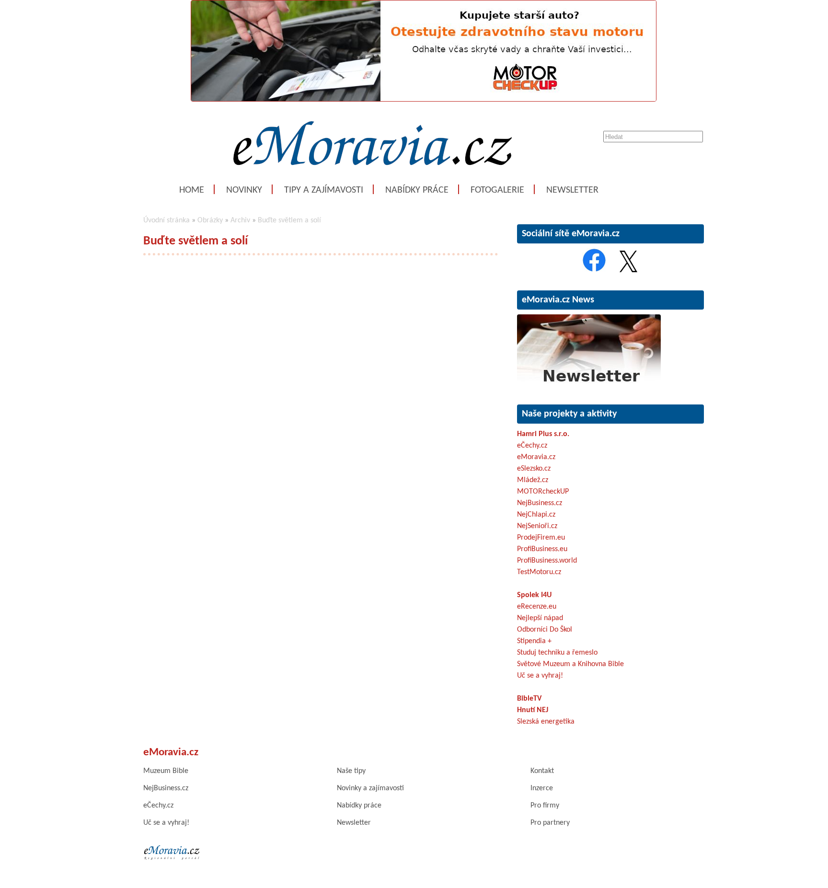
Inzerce (541, 788)
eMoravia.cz (536, 457)
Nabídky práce (416, 190)
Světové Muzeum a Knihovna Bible (570, 664)
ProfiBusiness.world (547, 561)
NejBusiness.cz (539, 503)
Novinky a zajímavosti (370, 788)
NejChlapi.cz (536, 515)
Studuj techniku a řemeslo (557, 653)
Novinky (244, 190)
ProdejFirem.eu (541, 538)
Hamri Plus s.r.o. (543, 434)
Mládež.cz (532, 480)
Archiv (240, 220)
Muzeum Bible (165, 771)
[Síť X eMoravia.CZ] (628, 270)
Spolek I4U (534, 595)
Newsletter (572, 190)
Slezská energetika (546, 722)
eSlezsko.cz (534, 469)
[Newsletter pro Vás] (589, 384)
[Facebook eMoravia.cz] (594, 270)
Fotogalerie (497, 190)
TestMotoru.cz (539, 572)
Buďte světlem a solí (289, 220)
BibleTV (529, 699)
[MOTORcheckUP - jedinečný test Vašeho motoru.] (423, 100)
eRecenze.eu (536, 607)
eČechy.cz (532, 446)
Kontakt (542, 771)
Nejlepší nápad (540, 618)
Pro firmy (544, 805)
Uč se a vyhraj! (540, 676)
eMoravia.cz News (558, 300)
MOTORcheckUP (543, 492)
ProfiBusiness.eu (542, 549)
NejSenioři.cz (537, 526)
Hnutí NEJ (532, 710)
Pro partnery (550, 823)
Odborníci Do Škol (544, 630)
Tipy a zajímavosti (323, 190)
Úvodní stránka (166, 220)
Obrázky (210, 220)
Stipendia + (534, 641)
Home (191, 190)
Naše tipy (351, 771)
